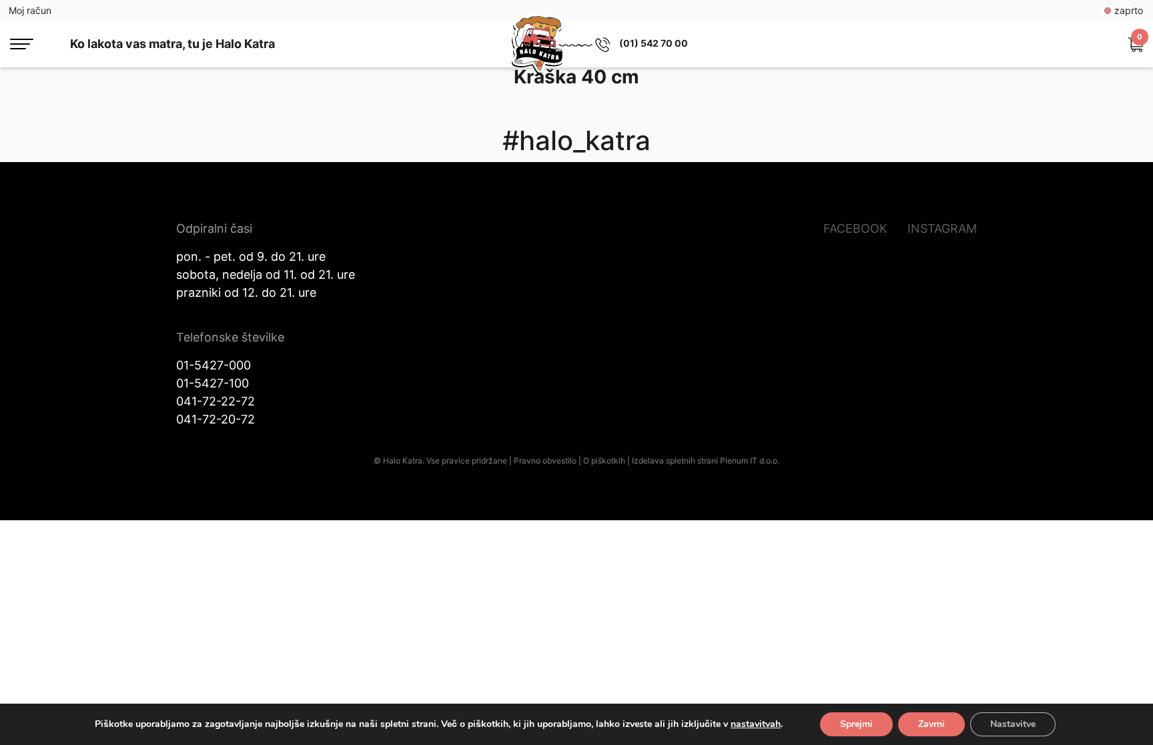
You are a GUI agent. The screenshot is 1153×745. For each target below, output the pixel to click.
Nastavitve (1013, 724)
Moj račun (30, 10)
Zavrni (931, 724)
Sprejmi (856, 724)
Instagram (942, 228)
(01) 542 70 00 (653, 43)
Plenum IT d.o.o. (749, 461)
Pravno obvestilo (545, 461)
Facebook (855, 228)
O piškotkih (604, 461)
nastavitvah (756, 724)
